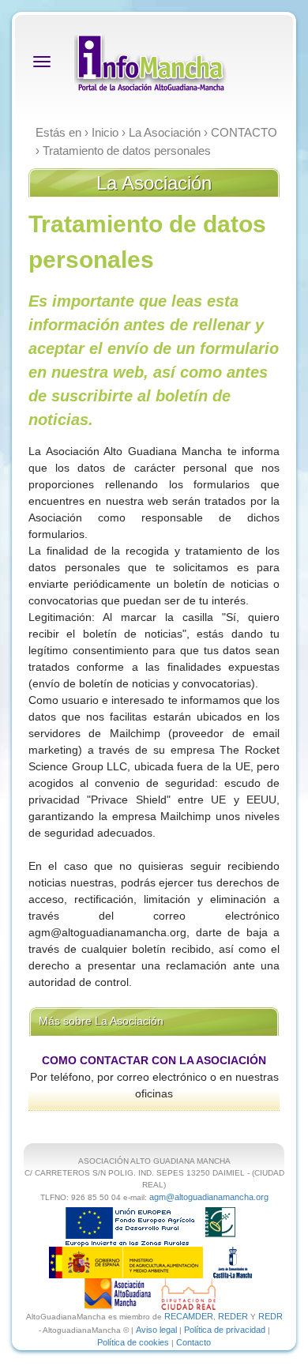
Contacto (193, 1342)
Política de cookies (133, 1342)
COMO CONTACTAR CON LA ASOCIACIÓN (154, 1060)
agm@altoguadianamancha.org (209, 1197)
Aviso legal (156, 1329)
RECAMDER (188, 1316)
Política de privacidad (224, 1329)
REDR (270, 1316)
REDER (233, 1316)
